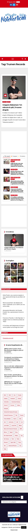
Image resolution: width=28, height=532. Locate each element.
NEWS (19, 159)
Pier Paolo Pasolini (8, 435)
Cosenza (12, 405)
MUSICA (12, 195)
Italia (20, 418)
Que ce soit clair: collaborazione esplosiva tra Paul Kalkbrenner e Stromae (14, 367)
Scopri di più (14, 530)
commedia (6, 401)
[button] (22, 58)
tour (5, 445)
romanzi (6, 442)
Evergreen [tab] (14, 156)
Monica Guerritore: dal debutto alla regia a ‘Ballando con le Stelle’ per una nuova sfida (17, 173)
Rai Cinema (6, 439)
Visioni (20, 474)
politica (16, 435)
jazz (5, 422)
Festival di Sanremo (8, 415)
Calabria (6, 398)
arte (15, 395)
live (22, 422)
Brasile (19, 395)
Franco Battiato (7, 418)
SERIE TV (12, 161)
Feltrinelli (6, 408)
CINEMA (12, 169)
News (16, 432)
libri (17, 422)
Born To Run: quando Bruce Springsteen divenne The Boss (13, 375)
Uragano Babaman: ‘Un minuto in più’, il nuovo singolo (12, 107)
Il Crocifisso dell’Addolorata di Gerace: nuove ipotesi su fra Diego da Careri (17, 199)
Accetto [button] (24, 527)
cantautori (12, 398)
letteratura (11, 422)
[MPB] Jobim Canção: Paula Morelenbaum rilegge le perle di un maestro (13, 350)
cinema (19, 398)
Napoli (11, 432)
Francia (21, 415)
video (5, 449)
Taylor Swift (13, 442)
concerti (6, 405)
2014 (5, 395)
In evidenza (15, 474)
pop (21, 435)
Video (9, 101)
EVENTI (15, 159)
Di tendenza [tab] (21, 156)
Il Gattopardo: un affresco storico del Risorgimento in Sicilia (14, 479)
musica (5, 432)
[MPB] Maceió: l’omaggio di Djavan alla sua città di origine (13, 382)
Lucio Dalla (6, 425)
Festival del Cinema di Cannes (11, 412)
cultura (18, 405)
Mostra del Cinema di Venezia (10, 428)
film (16, 415)
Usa (20, 445)
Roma (18, 439)
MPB (21, 428)
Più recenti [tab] (6, 156)
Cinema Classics (8, 474)
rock (13, 439)
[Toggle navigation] (13, 59)
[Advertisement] (14, 40)
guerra (14, 418)
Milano (20, 425)
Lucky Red (13, 425)
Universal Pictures (12, 445)
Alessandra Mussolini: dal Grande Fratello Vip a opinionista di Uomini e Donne (17, 182)
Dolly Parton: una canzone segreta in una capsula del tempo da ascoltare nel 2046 (17, 165)
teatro (19, 442)
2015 (10, 395)
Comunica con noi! (8, 338)
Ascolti (4, 101)
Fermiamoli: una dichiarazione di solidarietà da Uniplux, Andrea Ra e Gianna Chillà (13, 359)
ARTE (12, 159)
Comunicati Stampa (15, 401)
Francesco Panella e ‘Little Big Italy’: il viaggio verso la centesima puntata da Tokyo (17, 190)
